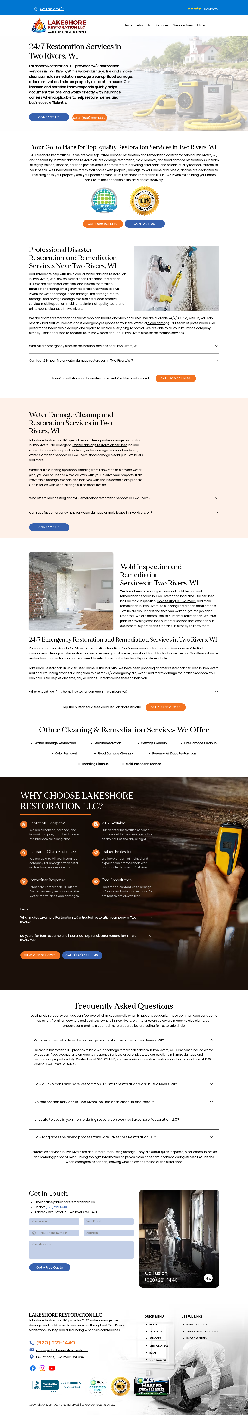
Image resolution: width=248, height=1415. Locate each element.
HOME (153, 1324)
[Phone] (31, 1342)
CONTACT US (158, 1360)
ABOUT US (155, 1331)
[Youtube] (52, 1368)
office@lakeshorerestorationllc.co (69, 1202)
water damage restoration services (100, 445)
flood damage (158, 323)
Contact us (167, 626)
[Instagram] (42, 1368)
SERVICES (155, 1338)
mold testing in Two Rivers (176, 601)
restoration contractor (195, 606)
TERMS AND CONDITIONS (202, 1331)
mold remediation (79, 303)
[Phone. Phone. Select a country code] (36, 1233)
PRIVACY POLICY (196, 1324)
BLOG (152, 1353)
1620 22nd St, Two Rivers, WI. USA (60, 1357)
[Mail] (31, 1349)
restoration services (192, 673)
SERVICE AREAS (158, 1346)
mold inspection (52, 303)
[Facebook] (33, 1368)
